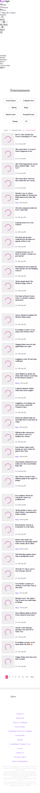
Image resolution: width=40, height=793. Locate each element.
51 (23, 677)
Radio (4, 5)
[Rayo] (13, 697)
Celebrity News (28, 101)
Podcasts (5, 7)
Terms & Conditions (20, 722)
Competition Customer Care (20, 744)
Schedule (3, 56)
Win (1, 64)
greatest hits (16, 130)
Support (20, 740)
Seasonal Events (28, 114)
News (4, 10)
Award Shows (11, 101)
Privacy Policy (20, 727)
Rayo (6, 130)
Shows (2, 62)
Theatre (15, 121)
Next (32, 677)
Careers (20, 748)
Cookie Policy (20, 735)
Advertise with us (20, 757)
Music (26, 107)
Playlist (2, 58)
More (2, 68)
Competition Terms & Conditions (20, 731)
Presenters (3, 60)
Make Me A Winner (8, 13)
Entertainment (30, 130)
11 (19, 677)
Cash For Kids (5, 65)
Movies (14, 107)
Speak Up (20, 753)
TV (26, 121)
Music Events (10, 114)
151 (27, 677)
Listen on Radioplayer (20, 761)
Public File (20, 718)
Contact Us (20, 714)
